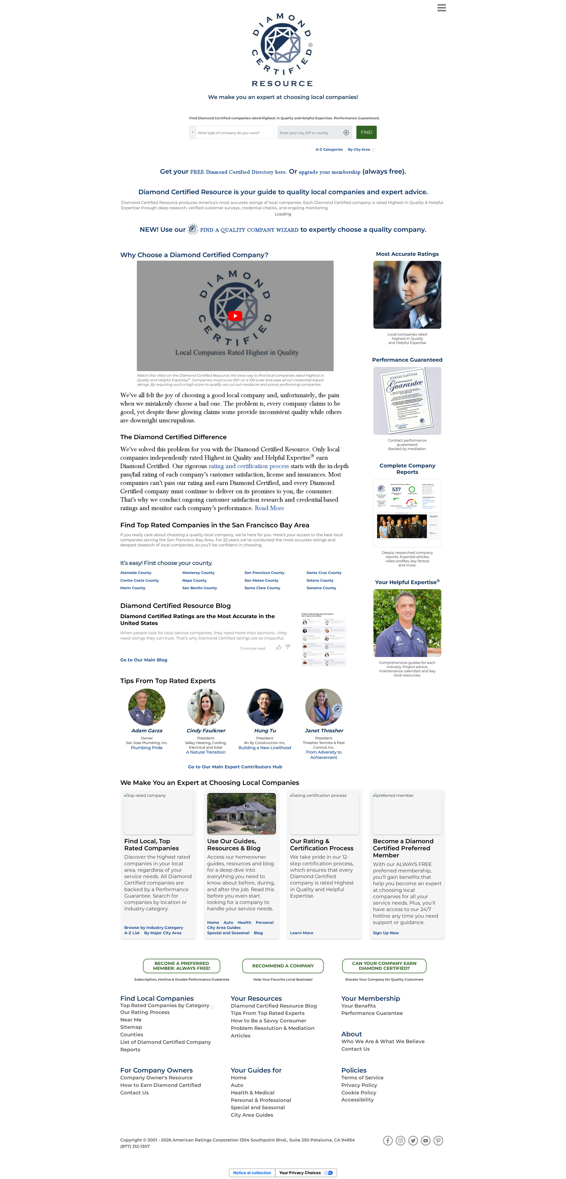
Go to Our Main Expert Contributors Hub (235, 766)
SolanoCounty (320, 580)
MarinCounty (132, 588)
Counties (131, 1034)
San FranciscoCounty (265, 573)
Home (213, 922)
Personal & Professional (261, 1100)
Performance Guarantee (372, 1013)
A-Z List (132, 932)
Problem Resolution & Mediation (272, 1028)
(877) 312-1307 (135, 1146)
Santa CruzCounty (324, 573)
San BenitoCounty (199, 588)
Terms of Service (362, 1078)
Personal (264, 922)
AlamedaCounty (135, 573)
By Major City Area (163, 932)
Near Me (131, 1020)
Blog (258, 932)
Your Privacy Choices (300, 1172)
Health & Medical (253, 1093)
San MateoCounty (262, 580)
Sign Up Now (386, 932)
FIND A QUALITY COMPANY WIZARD (249, 230)
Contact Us (355, 1049)
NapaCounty (194, 580)
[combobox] (235, 132)
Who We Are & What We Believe (383, 1041)
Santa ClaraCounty (262, 588)
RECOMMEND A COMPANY (283, 965)
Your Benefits (358, 1006)
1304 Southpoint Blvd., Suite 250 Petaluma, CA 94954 (297, 1140)
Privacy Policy (359, 1085)
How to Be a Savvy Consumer (268, 1021)
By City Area (359, 149)
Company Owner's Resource (156, 1078)
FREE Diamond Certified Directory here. (238, 172)
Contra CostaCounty (139, 580)
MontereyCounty (198, 573)
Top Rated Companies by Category (164, 1005)
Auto (228, 922)
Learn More (301, 932)
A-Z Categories (329, 149)
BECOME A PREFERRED (181, 966)
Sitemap (131, 1027)
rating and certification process (249, 466)
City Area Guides (224, 927)
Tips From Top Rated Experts (268, 1013)
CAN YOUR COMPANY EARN (384, 966)
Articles (240, 1036)
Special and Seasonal (228, 932)
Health (244, 922)
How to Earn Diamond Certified (160, 1085)
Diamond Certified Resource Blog (274, 1006)
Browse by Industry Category (153, 927)
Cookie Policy (358, 1093)
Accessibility (357, 1100)
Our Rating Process (145, 1012)
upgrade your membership (330, 172)
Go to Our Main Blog (143, 660)
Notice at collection (252, 1172)
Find (366, 132)
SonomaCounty (321, 588)
